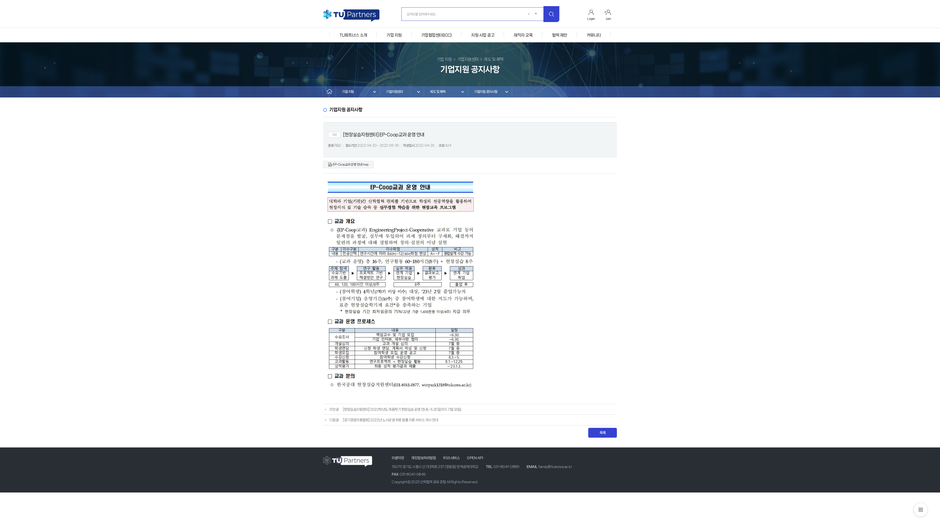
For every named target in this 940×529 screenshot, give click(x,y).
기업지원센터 (394, 91)
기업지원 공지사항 (485, 91)
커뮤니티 (594, 35)
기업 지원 (394, 35)
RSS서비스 (451, 458)
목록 (602, 433)
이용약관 (398, 458)
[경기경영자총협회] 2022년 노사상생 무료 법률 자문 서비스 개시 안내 (390, 420)
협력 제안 (559, 35)
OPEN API (475, 458)
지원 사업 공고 (482, 35)
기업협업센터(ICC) (436, 35)
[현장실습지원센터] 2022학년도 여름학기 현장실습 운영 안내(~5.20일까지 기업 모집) (402, 409)
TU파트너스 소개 (353, 35)
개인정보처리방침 (423, 458)
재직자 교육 (523, 35)
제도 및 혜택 (438, 91)
